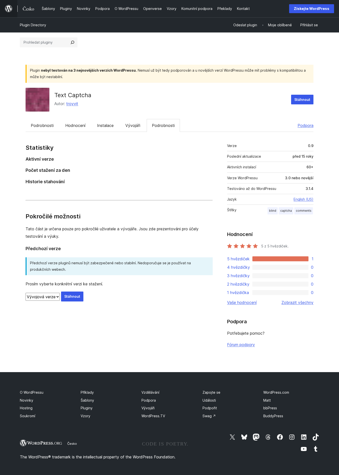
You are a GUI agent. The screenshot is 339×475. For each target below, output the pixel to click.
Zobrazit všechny (297, 302)
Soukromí (27, 416)
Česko (72, 443)
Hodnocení (75, 125)
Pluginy (87, 408)
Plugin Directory (33, 25)
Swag (209, 416)
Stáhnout (302, 99)
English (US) (303, 199)
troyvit (72, 103)
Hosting (26, 408)
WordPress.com (276, 392)
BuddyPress (273, 416)
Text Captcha (72, 95)
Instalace (105, 125)
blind (272, 210)
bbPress (270, 408)
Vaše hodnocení (242, 302)
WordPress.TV (153, 416)
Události (209, 400)
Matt (267, 400)
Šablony (87, 400)
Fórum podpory (241, 344)
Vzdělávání (150, 392)
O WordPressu (31, 392)
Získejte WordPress (311, 8)
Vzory (85, 416)
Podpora (305, 125)
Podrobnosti (42, 125)
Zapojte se (211, 392)
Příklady (87, 392)
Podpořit (210, 408)
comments (303, 210)
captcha (286, 210)
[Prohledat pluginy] (72, 42)
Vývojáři (132, 125)
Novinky (26, 400)
